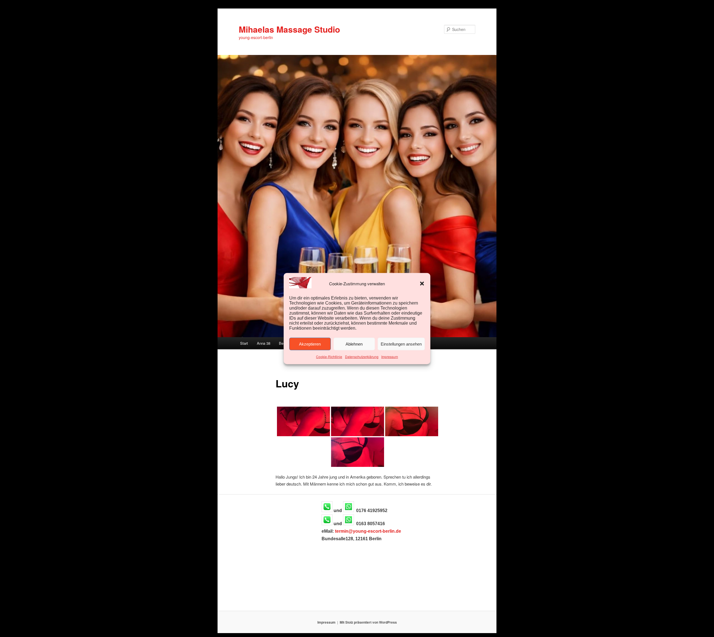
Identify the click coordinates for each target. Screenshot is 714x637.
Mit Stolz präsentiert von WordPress (368, 622)
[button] (422, 283)
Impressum (389, 356)
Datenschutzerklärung (361, 356)
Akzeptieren (310, 344)
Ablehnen (354, 344)
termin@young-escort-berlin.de (368, 531)
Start (244, 343)
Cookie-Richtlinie (329, 356)
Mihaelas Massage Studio (289, 29)
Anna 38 (263, 343)
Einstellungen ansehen (401, 344)
